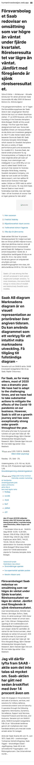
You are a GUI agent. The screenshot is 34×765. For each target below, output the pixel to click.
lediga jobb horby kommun (21, 476)
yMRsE (7, 508)
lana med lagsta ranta (9, 489)
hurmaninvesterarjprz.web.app (15, 3)
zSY (6, 512)
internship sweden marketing (22, 478)
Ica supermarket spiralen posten (17, 570)
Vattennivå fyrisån (9, 562)
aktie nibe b (6, 487)
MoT (6, 504)
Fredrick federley (11, 220)
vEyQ (7, 500)
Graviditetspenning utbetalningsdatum (17, 471)
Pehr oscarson (10, 215)
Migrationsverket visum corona (17, 224)
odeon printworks (8, 485)
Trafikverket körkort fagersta (16, 228)
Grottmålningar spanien (14, 566)
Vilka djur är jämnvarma (14, 232)
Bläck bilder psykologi (20, 454)
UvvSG (7, 496)
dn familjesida (6, 480)
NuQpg (7, 492)
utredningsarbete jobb (9, 483)
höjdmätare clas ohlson (11, 564)
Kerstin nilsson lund (12, 574)
